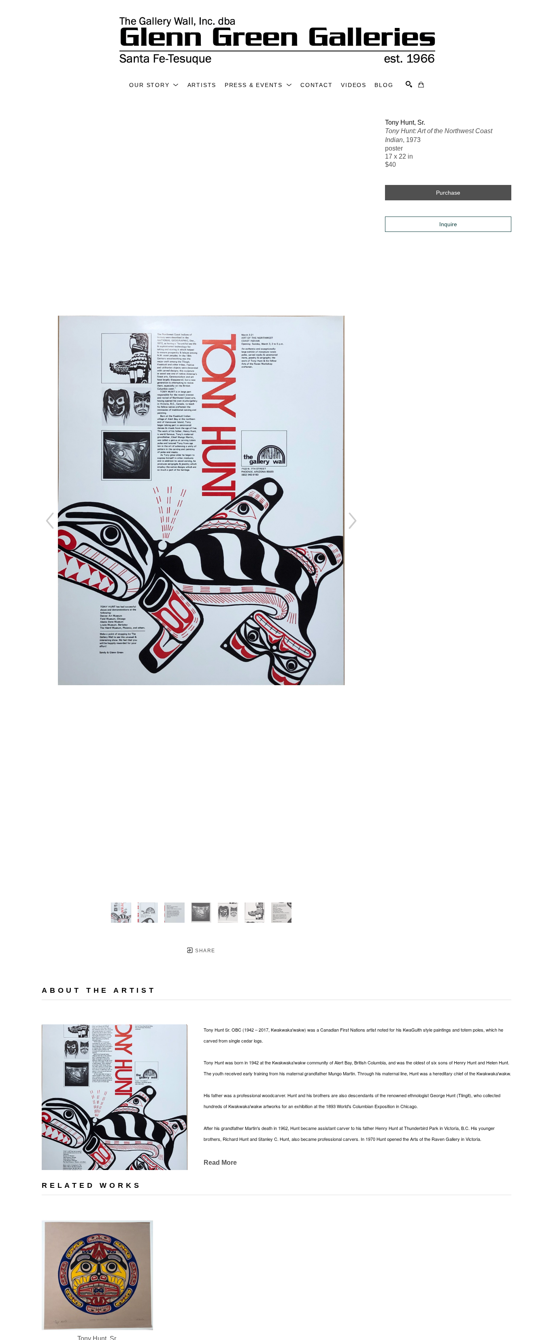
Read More (220, 1162)
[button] (154, 85)
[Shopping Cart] (421, 84)
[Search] (409, 84)
